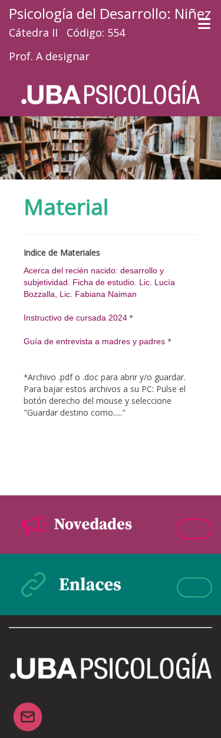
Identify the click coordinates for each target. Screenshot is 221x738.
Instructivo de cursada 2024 (75, 317)
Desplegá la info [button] (194, 529)
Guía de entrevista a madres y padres (94, 341)
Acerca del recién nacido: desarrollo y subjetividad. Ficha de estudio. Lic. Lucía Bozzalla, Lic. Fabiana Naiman (99, 282)
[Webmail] (28, 709)
